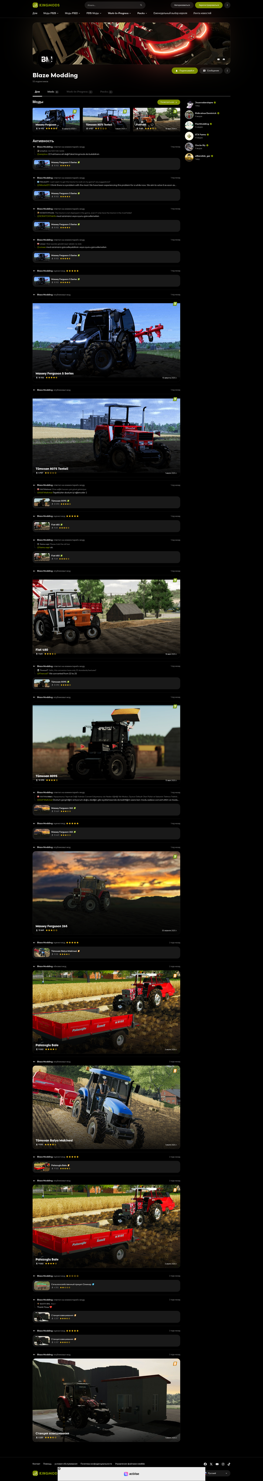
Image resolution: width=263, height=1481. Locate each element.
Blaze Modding (45, 147)
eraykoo (43, 151)
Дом (35, 13)
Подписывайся (186, 70)
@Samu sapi (43, 547)
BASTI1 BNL (45, 1304)
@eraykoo (42, 154)
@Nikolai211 (43, 185)
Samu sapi (44, 544)
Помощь (47, 1463)
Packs (141, 13)
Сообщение (213, 70)
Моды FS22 (71, 13)
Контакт (36, 1463)
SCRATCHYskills (47, 213)
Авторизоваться (182, 5)
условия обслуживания (66, 1463)
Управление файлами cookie (130, 1464)
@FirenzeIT (43, 673)
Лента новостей (202, 13)
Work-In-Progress (118, 13)
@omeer (41, 247)
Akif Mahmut (45, 489)
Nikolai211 (44, 182)
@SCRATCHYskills (46, 216)
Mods (52, 92)
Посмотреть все (167, 102)
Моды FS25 (49, 13)
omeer (43, 244)
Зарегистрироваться (209, 5)
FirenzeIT (44, 670)
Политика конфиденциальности (96, 1463)
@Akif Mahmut (45, 492)
